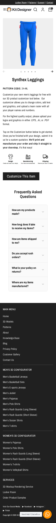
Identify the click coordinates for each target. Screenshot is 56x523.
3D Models (8, 321)
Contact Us (8, 360)
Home (6, 316)
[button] (28, 212)
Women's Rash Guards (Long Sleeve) (21, 453)
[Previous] (4, 71)
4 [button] (31, 71)
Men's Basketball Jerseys (15, 376)
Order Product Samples (14, 497)
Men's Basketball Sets (13, 382)
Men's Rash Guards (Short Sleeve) (20, 415)
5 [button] (35, 71)
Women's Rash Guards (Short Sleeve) (21, 459)
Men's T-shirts (10, 426)
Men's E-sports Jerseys (14, 387)
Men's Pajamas (10, 398)
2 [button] (24, 71)
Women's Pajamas (12, 442)
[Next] (52, 71)
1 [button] (21, 71)
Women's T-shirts (11, 464)
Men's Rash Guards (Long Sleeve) (20, 409)
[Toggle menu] (3, 9)
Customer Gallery (11, 354)
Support (41, 2)
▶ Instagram (39, 506)
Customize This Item (21, 176)
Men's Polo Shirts (11, 404)
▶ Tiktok (6, 510)
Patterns (32, 2)
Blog (5, 343)
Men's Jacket (9, 393)
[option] (28, 43)
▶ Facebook (27, 506)
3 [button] (28, 71)
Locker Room (21, 2)
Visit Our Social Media (11, 506)
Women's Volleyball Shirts (15, 470)
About (6, 332)
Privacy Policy (10, 349)
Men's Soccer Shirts (13, 420)
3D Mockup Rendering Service (18, 486)
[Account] (43, 8)
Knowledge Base (11, 338)
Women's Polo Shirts (13, 448)
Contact (49, 2)
